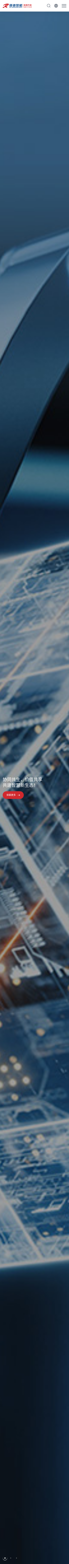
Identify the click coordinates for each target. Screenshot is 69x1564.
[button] (5, 1558)
